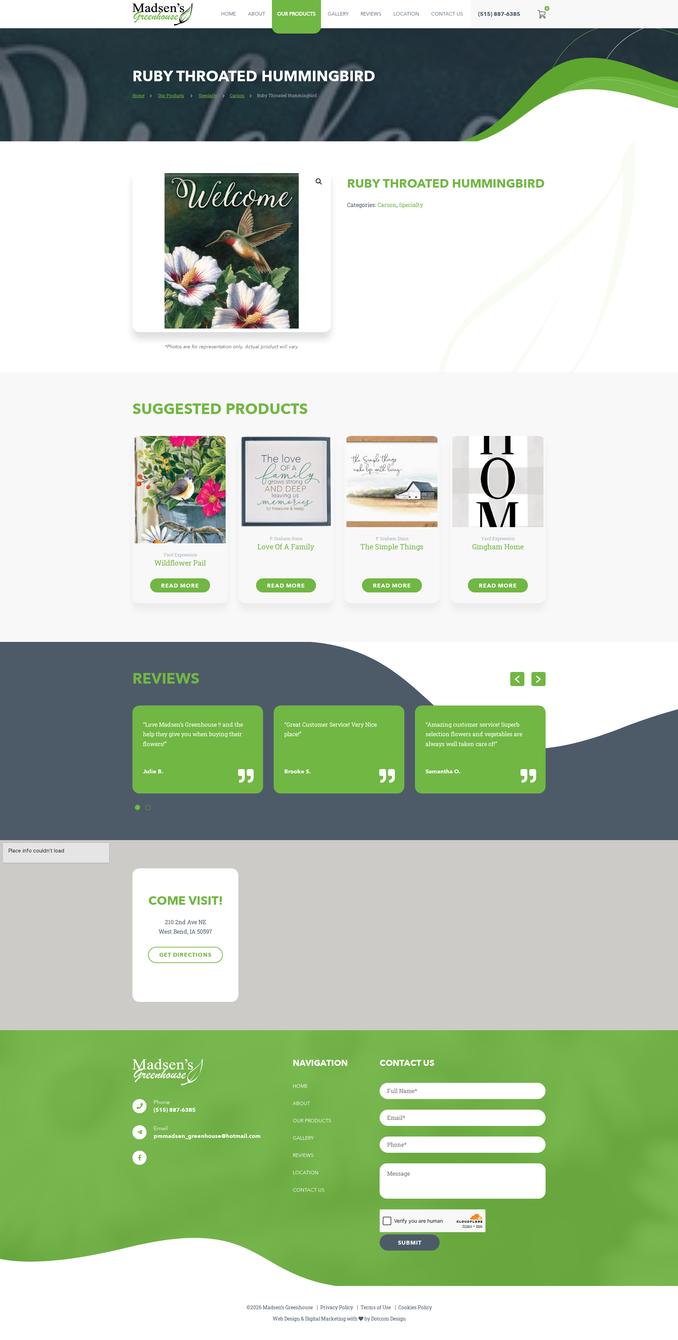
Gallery (338, 14)
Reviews (371, 14)
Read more (180, 586)
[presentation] (517, 679)
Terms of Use (376, 1307)
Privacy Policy (336, 1307)
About (256, 14)
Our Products (296, 14)
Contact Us (447, 14)
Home (228, 14)
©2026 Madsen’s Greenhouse (279, 1307)
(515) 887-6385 (499, 14)
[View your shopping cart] (541, 14)
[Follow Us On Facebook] (139, 1158)
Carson (237, 95)
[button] (319, 181)
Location (406, 14)
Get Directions (185, 955)
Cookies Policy (415, 1307)
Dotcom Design (388, 1318)
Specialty (208, 95)
